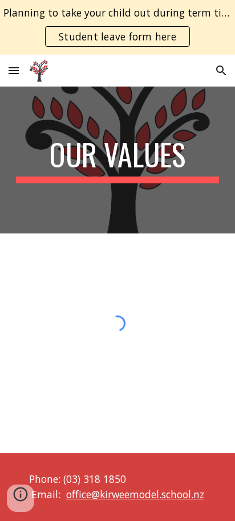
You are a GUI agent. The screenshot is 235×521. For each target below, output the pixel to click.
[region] (117, 27)
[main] (117, 160)
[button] (13, 70)
